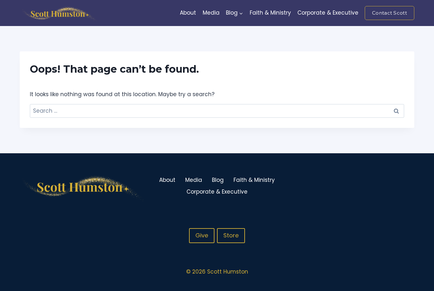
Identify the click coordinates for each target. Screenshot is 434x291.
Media (211, 13)
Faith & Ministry (270, 13)
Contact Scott (389, 13)
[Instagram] (396, 186)
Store (231, 235)
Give (201, 235)
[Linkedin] (408, 186)
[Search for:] (217, 111)
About (188, 13)
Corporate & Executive (327, 13)
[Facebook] (384, 186)
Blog (218, 180)
